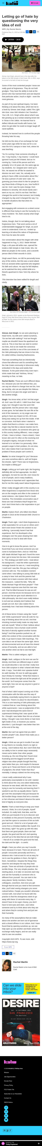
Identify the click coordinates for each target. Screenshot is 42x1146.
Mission (6, 1072)
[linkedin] (6, 1116)
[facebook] (6, 1108)
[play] (3, 1143)
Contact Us (7, 1098)
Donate (35, 3)
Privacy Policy (8, 1085)
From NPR (8, 947)
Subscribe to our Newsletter (13, 1094)
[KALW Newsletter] (21, 989)
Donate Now (8, 1081)
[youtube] (6, 1120)
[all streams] (39, 1143)
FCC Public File (9, 1089)
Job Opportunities (9, 1076)
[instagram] (6, 1112)
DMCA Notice (8, 1102)
